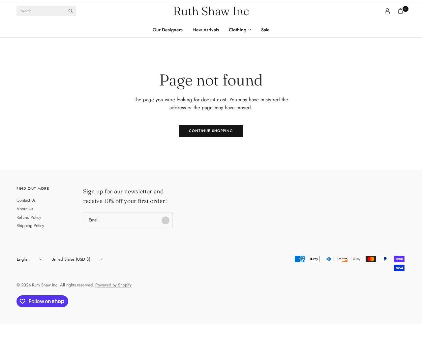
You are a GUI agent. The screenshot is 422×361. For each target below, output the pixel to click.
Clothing (237, 29)
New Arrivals (206, 29)
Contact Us (26, 200)
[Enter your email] (165, 220)
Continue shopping (211, 130)
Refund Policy (28, 217)
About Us (24, 209)
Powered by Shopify (113, 285)
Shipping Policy (30, 225)
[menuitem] (170, 29)
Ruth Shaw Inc (211, 11)
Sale (265, 29)
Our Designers (168, 29)
